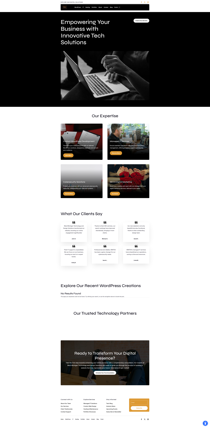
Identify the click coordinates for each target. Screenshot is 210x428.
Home (71, 7)
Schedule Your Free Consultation (105, 373)
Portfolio (94, 7)
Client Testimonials (67, 409)
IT (83, 7)
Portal (116, 7)
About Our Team (66, 403)
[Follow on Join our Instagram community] (148, 2)
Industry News (110, 406)
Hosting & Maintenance (91, 409)
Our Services (65, 406)
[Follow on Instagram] (148, 419)
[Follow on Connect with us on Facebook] (141, 2)
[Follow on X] (144, 419)
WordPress (77, 7)
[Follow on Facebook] (141, 419)
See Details (115, 193)
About (100, 7)
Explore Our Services (141, 20)
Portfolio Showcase (90, 412)
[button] (205, 423)
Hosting (87, 7)
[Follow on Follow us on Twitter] (144, 2)
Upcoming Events (111, 409)
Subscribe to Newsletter (113, 412)
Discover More (116, 153)
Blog (111, 7)
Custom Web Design (90, 406)
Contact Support (66, 412)
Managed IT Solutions (90, 403)
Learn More (68, 155)
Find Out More (69, 193)
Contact (106, 7)
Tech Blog (109, 403)
